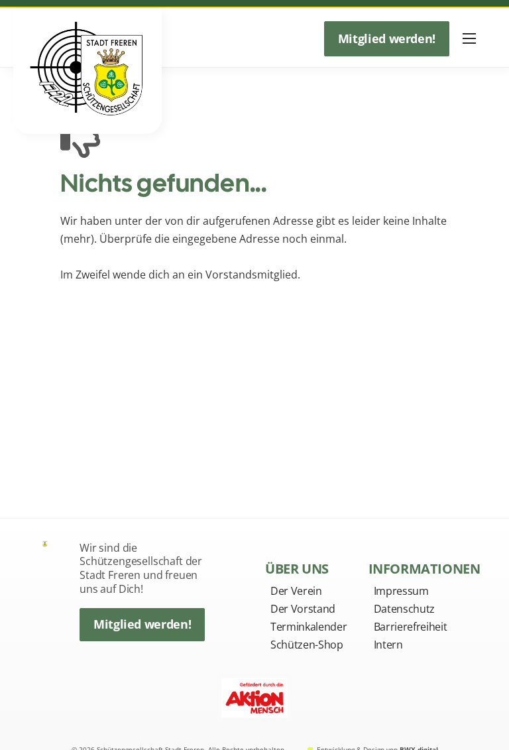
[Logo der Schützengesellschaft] (45, 543)
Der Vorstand (302, 608)
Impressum (401, 591)
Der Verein (296, 591)
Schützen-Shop (306, 644)
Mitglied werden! (386, 38)
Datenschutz (404, 608)
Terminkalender (308, 626)
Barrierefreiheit (410, 626)
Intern (388, 644)
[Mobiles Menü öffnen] (469, 38)
